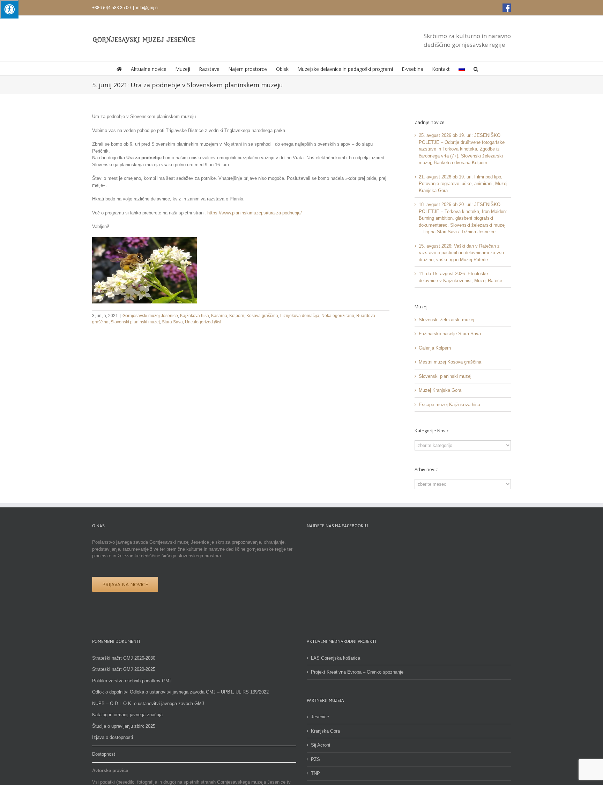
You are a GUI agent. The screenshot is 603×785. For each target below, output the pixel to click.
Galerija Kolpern (435, 348)
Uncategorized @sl (203, 322)
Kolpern (236, 315)
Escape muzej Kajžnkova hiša (449, 404)
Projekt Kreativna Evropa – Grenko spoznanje (357, 672)
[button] (476, 68)
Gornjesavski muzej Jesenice (150, 315)
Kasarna (219, 315)
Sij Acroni (320, 745)
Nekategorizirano (337, 315)
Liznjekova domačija (299, 315)
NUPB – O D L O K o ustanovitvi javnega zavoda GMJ (148, 703)
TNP (315, 773)
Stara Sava (172, 322)
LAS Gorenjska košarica (335, 658)
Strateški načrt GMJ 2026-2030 (123, 658)
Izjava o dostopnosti (112, 737)
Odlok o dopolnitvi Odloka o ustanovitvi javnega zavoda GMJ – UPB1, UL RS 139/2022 (180, 692)
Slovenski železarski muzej (446, 319)
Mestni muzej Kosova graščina (450, 362)
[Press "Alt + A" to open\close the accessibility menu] (9, 9)
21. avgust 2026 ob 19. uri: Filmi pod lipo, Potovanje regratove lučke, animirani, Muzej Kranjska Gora (463, 183)
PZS (315, 759)
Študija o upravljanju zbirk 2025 (123, 726)
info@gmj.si (147, 7)
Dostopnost (103, 754)
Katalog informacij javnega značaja (127, 714)
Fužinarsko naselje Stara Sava (450, 333)
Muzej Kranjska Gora (440, 390)
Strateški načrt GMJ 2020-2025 (123, 669)
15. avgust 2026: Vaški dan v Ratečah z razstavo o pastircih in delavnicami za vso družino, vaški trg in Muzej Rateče (461, 252)
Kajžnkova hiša (194, 315)
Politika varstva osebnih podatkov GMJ (132, 680)
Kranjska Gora (325, 731)
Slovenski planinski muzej (135, 322)
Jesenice (320, 716)
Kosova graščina (262, 315)
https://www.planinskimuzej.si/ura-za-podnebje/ (254, 212)
